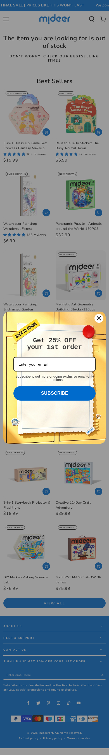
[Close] (99, 318)
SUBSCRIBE (54, 393)
